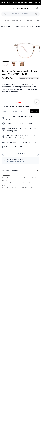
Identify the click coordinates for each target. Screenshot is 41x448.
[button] (36, 13)
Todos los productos (20, 26)
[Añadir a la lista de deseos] (37, 102)
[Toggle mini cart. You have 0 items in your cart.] (37, 8)
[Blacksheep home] (20, 8)
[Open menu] (3, 8)
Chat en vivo (20, 153)
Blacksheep (5, 26)
